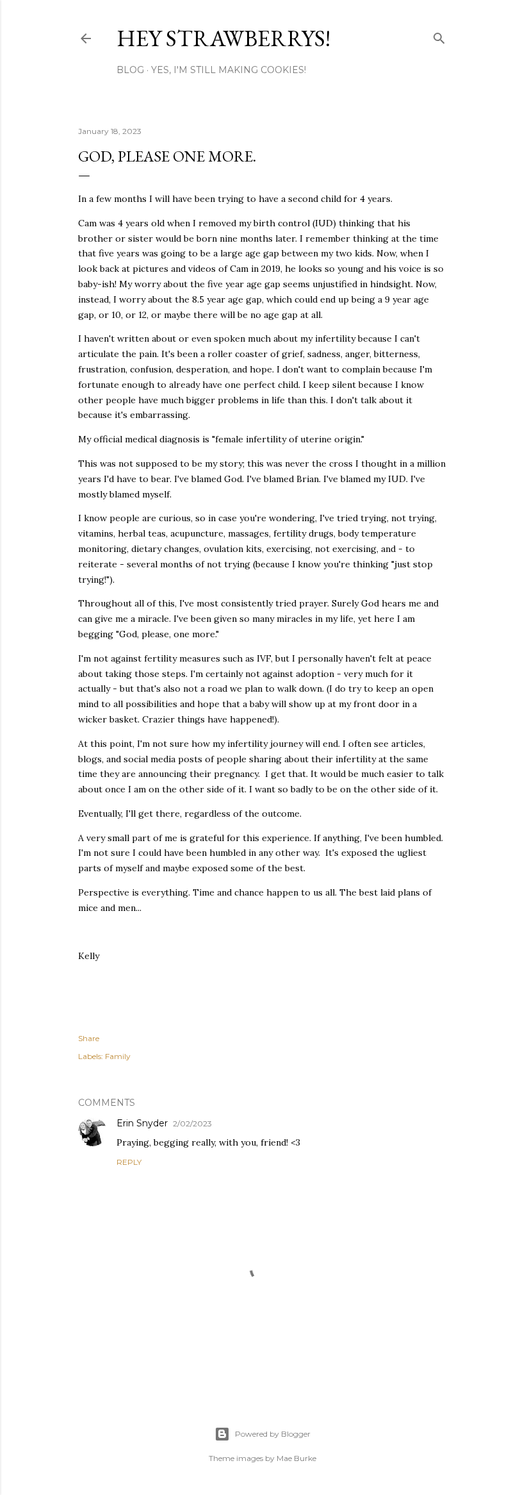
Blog (130, 70)
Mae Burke (296, 1458)
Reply (129, 1162)
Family (118, 1056)
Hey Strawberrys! (223, 38)
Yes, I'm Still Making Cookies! (228, 70)
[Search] (439, 35)
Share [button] (88, 1038)
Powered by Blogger (273, 1434)
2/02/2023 (192, 1123)
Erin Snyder (142, 1123)
